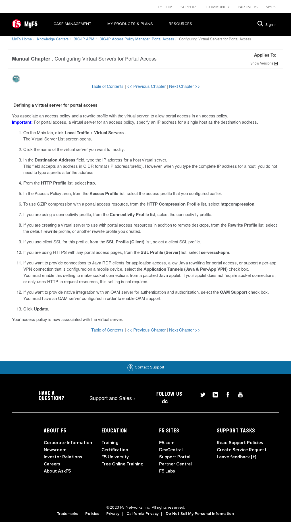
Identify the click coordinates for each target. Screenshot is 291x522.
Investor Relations (63, 457)
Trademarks (67, 514)
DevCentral (171, 450)
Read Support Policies (240, 443)
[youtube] (237, 394)
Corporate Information (68, 443)
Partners (248, 7)
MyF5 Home (22, 39)
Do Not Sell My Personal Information (200, 514)
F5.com (166, 7)
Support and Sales (112, 397)
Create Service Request (242, 450)
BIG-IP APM (84, 39)
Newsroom (55, 450)
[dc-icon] (162, 400)
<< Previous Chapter (147, 86)
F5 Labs (167, 471)
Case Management (72, 23)
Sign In (271, 24)
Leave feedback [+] (236, 457)
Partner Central (175, 464)
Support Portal (174, 457)
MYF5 (271, 7)
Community (218, 7)
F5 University (115, 457)
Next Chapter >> (184, 86)
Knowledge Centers (52, 39)
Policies (92, 514)
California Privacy (142, 514)
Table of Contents (108, 86)
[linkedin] (213, 394)
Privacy (112, 514)
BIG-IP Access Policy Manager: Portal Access (136, 39)
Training (110, 443)
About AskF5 (57, 471)
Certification (114, 450)
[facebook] (225, 394)
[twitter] (200, 394)
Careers (52, 464)
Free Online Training (122, 464)
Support (189, 7)
